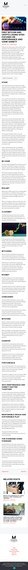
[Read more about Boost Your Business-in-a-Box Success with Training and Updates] (14, 487)
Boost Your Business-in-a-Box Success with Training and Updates (13, 497)
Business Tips (5, 44)
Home (14, 548)
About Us (14, 553)
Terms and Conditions (14, 551)
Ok (14, 568)
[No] (26, 566)
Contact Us (14, 554)
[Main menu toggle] (25, 5)
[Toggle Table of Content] (14, 78)
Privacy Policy (14, 549)
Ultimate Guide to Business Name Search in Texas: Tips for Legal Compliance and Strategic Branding (12, 519)
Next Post (24, 471)
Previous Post (4, 471)
